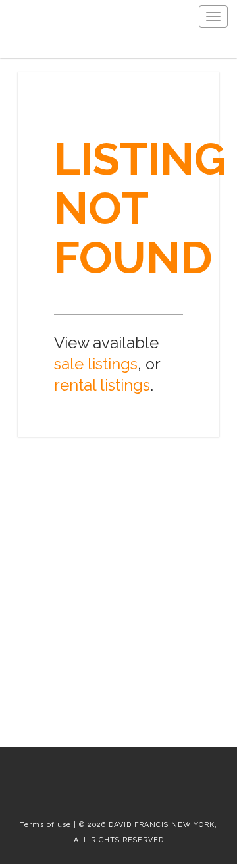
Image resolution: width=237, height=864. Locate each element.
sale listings (96, 364)
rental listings (102, 385)
